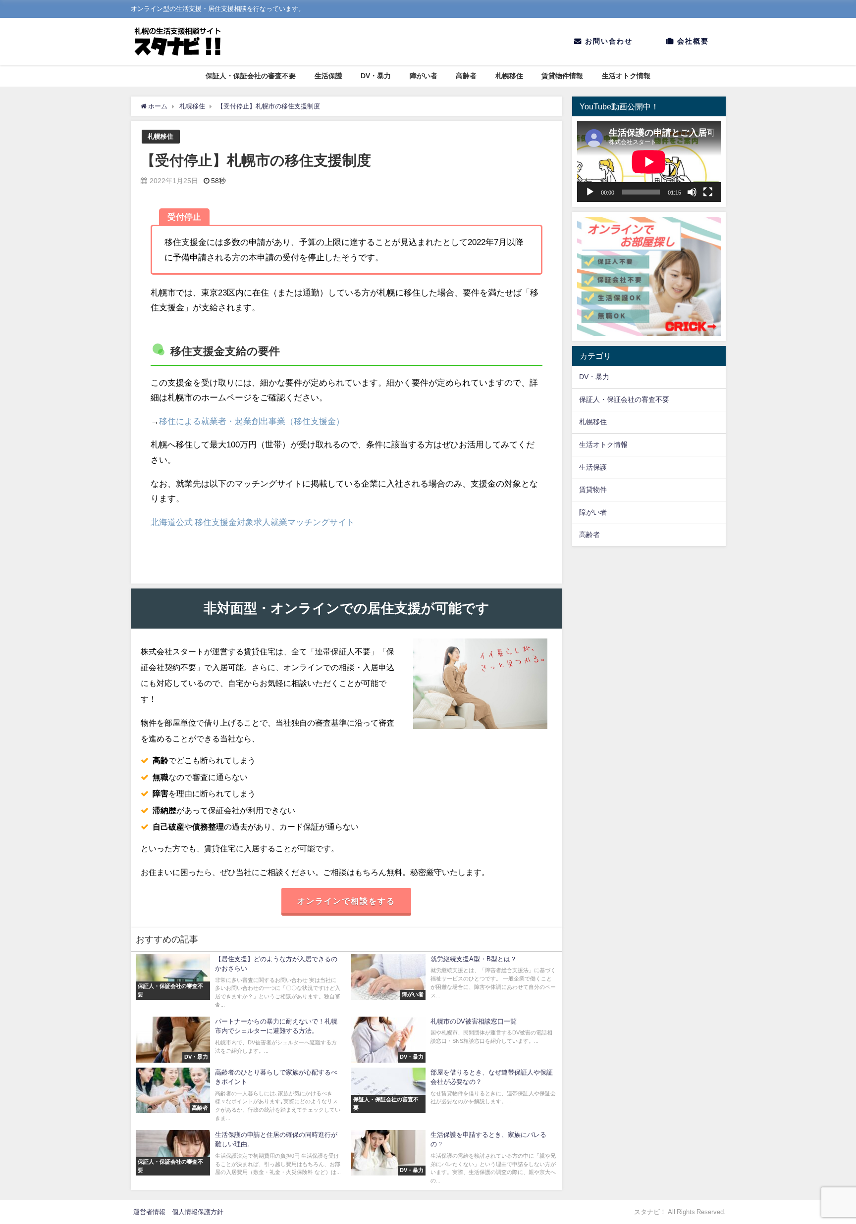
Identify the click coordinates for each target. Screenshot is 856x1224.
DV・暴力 (376, 75)
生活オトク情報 (626, 75)
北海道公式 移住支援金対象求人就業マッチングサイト (253, 522)
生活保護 (328, 75)
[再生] (590, 192)
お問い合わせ (607, 41)
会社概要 (691, 41)
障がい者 (423, 75)
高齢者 (466, 75)
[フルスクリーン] (708, 192)
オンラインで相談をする (346, 901)
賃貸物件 (593, 489)
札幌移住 (509, 75)
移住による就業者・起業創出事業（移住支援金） (251, 421)
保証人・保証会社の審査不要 (251, 75)
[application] (649, 161)
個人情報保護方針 (197, 1212)
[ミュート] (692, 192)
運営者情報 (149, 1212)
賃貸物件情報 (562, 75)
